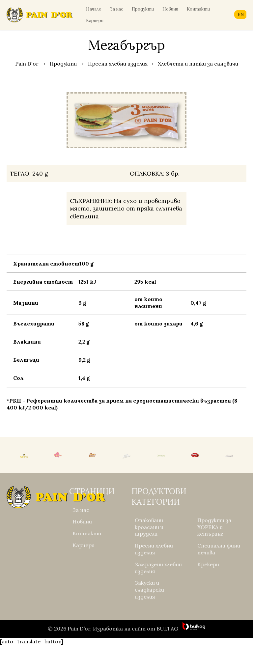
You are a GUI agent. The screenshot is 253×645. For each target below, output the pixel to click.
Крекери (208, 564)
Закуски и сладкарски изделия (149, 589)
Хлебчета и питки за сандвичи (198, 63)
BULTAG (167, 628)
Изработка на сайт (119, 628)
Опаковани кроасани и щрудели (149, 527)
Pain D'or (27, 63)
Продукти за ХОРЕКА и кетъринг (214, 527)
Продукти (143, 9)
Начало (93, 9)
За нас (116, 9)
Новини (170, 9)
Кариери (94, 20)
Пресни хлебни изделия (118, 63)
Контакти (198, 9)
